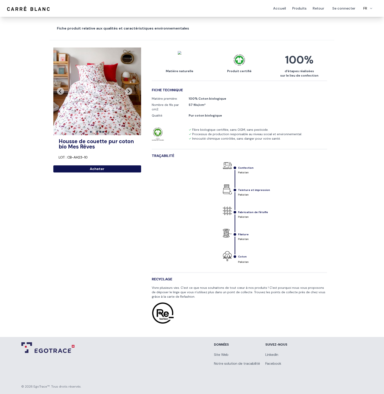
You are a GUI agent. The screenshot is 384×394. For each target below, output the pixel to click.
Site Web (221, 354)
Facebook (273, 363)
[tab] (91, 132)
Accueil (279, 8)
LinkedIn (271, 354)
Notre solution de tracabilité (237, 363)
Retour (318, 8)
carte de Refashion (180, 297)
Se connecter (343, 8)
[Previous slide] (60, 91)
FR (365, 8)
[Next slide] (128, 91)
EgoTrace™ (42, 386)
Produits (299, 8)
